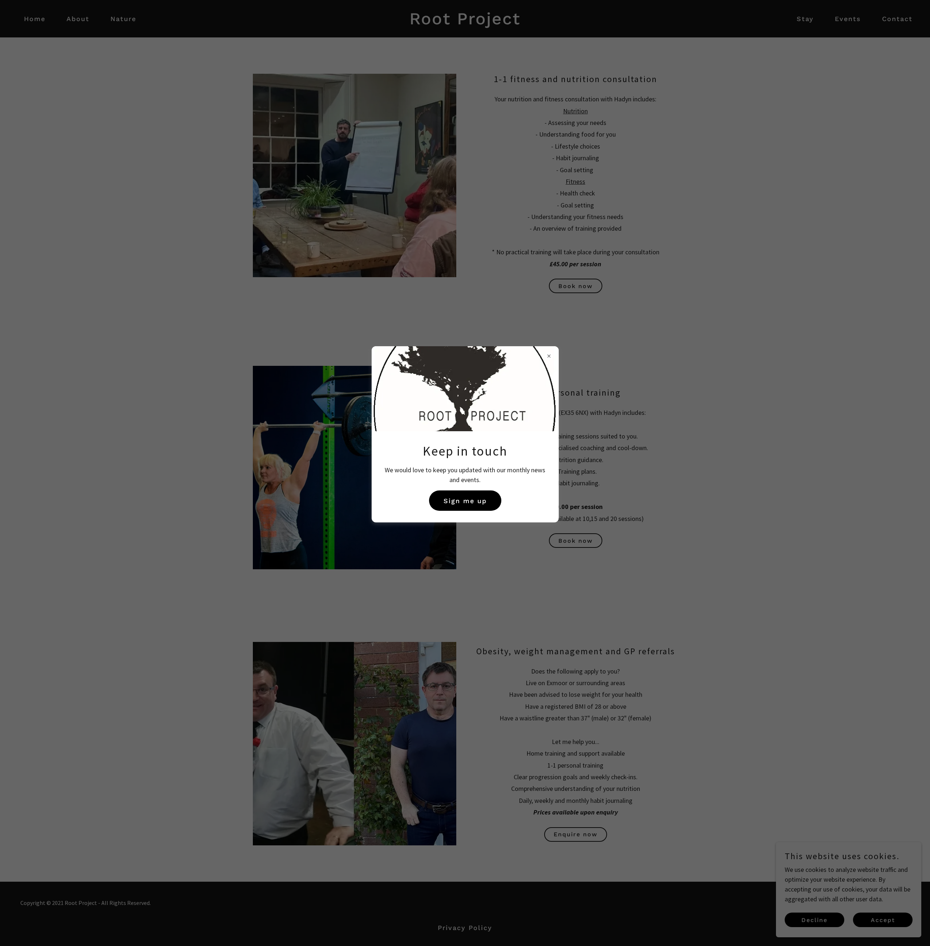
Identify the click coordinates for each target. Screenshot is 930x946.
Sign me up (465, 501)
